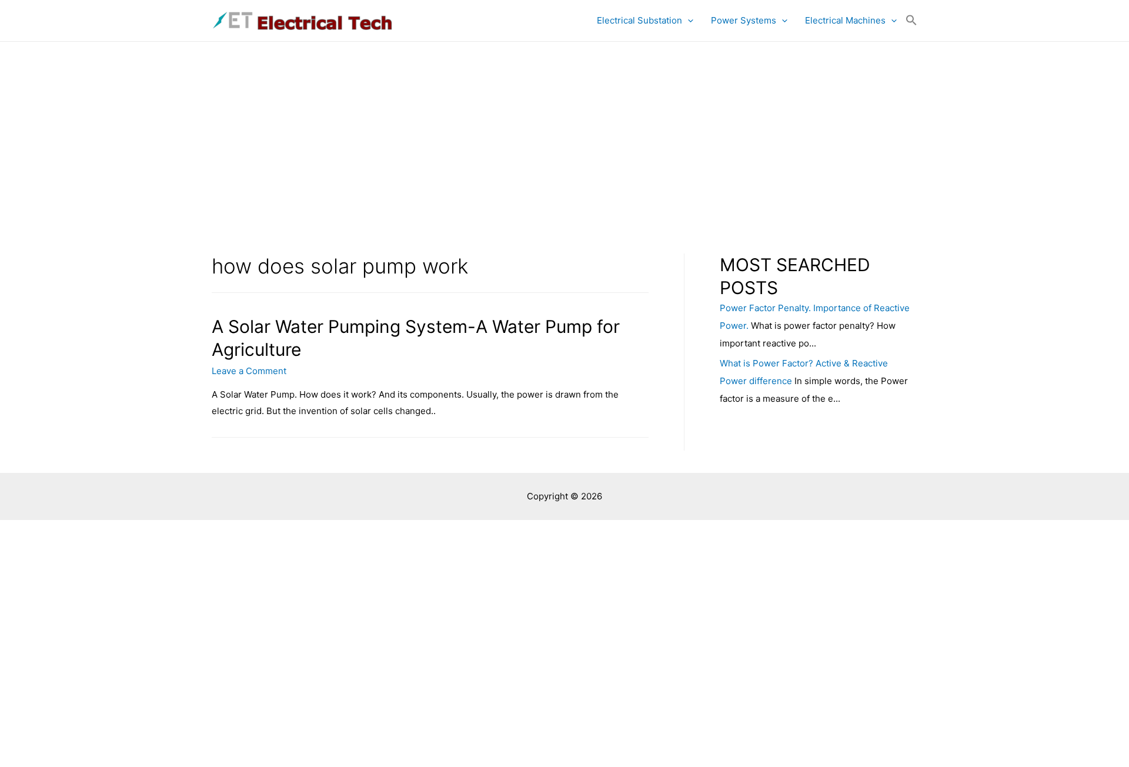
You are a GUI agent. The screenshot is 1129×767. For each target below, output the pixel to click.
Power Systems (743, 20)
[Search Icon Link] (911, 20)
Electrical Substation (639, 20)
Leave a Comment (249, 370)
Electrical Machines (845, 20)
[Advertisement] (564, 130)
